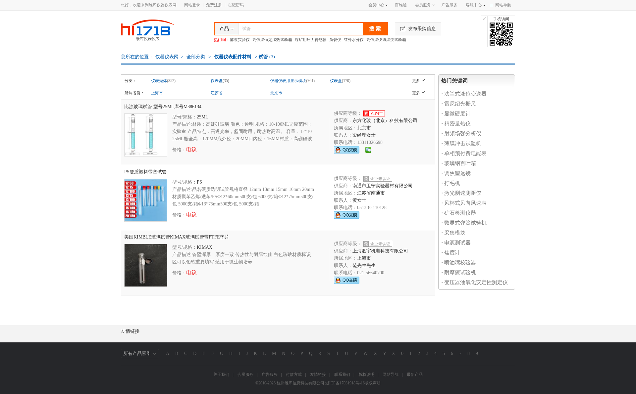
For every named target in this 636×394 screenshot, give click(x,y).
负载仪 (335, 39)
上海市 (157, 93)
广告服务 (449, 5)
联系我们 (342, 374)
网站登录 (192, 5)
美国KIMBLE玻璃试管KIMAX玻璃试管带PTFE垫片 (176, 237)
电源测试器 (456, 242)
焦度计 (450, 252)
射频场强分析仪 (461, 133)
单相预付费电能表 (464, 153)
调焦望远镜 (456, 173)
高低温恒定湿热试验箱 (272, 39)
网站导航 (503, 5)
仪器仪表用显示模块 (288, 80)
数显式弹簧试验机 (464, 223)
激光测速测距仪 (461, 193)
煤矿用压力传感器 (311, 39)
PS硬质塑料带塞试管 (145, 171)
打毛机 (450, 183)
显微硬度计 (456, 113)
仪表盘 (217, 80)
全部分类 (195, 56)
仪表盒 (336, 80)
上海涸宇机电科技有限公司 (380, 250)
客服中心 (474, 5)
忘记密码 (236, 5)
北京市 (276, 93)
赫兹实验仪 (240, 39)
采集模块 (453, 233)
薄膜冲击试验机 (461, 143)
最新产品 (415, 374)
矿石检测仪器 (458, 213)
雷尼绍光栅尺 (458, 104)
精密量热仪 (456, 123)
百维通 (401, 5)
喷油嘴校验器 (458, 262)
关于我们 (221, 374)
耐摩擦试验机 (458, 272)
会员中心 (376, 5)
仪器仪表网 (167, 56)
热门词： (222, 39)
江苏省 (217, 93)
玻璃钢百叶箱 (458, 163)
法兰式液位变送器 (464, 94)
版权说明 (366, 374)
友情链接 (318, 374)
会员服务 (423, 5)
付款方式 (294, 374)
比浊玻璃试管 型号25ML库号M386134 (162, 106)
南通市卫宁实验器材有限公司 (382, 185)
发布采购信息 (422, 28)
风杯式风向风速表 (464, 203)
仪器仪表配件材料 (232, 56)
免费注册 (214, 5)
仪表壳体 (159, 80)
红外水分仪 (354, 39)
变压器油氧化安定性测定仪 (474, 282)
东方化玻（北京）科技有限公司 (384, 120)
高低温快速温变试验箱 (386, 39)
